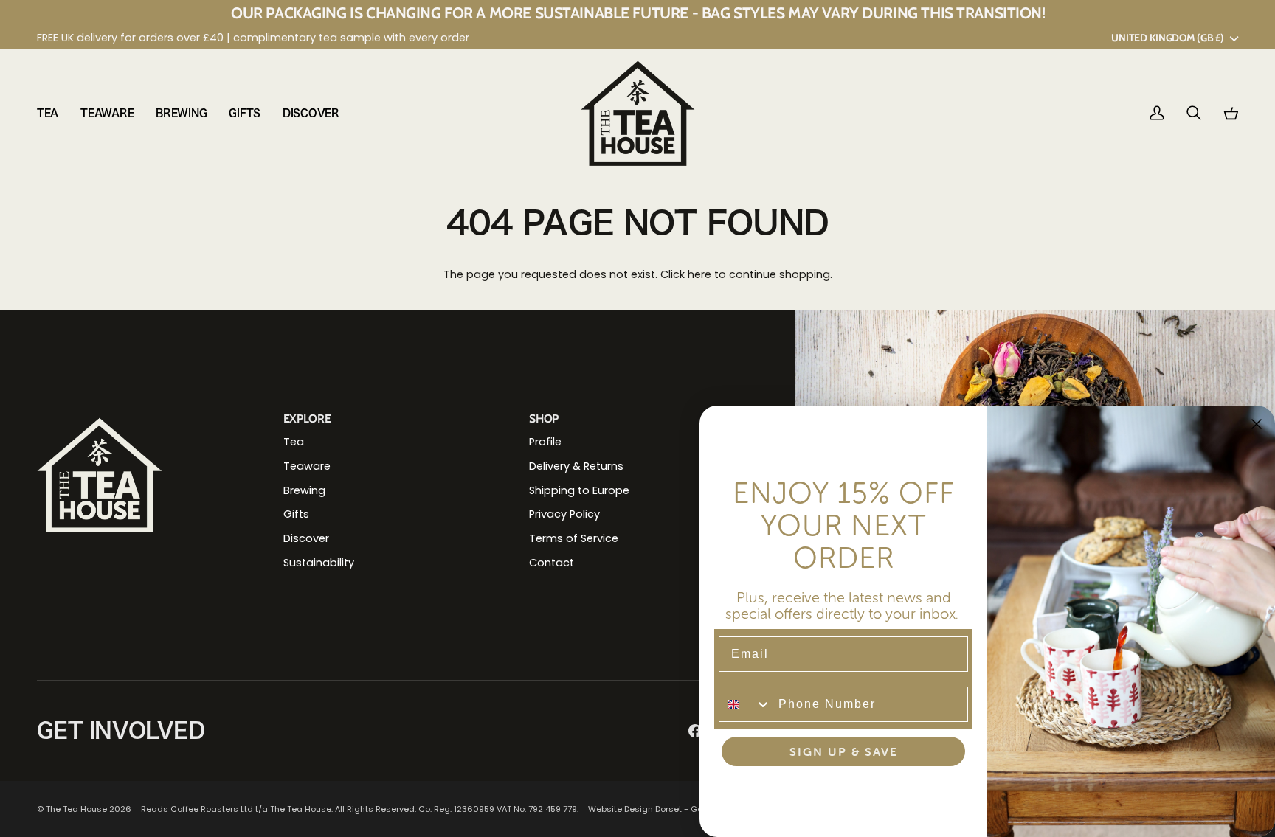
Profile (545, 441)
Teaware (307, 466)
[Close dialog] (1256, 424)
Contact (551, 562)
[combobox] (745, 704)
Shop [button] (544, 418)
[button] (53, 113)
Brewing (304, 490)
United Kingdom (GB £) (1167, 38)
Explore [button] (307, 418)
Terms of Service (573, 538)
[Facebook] (695, 730)
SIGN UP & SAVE (843, 751)
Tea (293, 441)
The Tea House (76, 809)
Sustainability (318, 562)
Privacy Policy (564, 514)
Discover (306, 538)
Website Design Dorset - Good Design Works (680, 809)
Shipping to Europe (579, 490)
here (699, 274)
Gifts (296, 514)
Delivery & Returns (576, 466)
